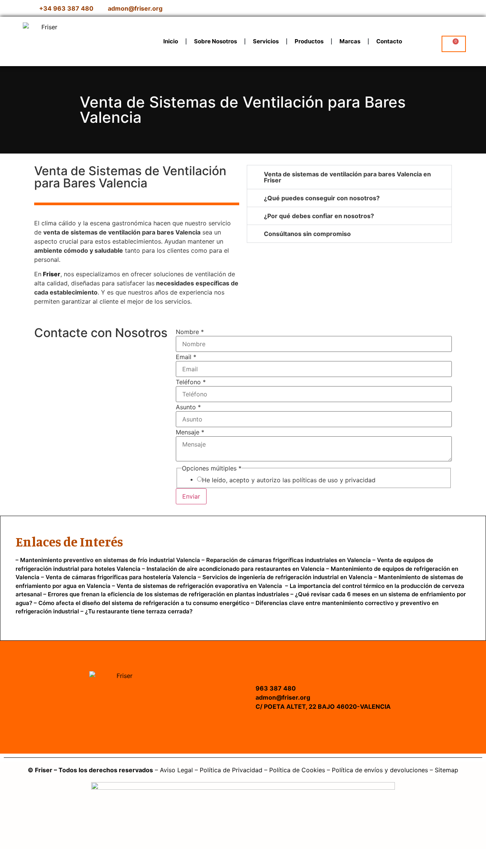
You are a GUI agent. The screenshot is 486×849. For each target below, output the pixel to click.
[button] (349, 177)
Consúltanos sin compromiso (307, 234)
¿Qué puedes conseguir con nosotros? (322, 198)
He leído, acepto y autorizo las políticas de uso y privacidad (289, 480)
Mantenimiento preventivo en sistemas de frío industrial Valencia (111, 560)
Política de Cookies (297, 770)
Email (186, 357)
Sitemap (446, 770)
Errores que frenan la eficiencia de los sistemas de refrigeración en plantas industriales (168, 594)
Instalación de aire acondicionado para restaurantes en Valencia (236, 568)
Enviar (191, 496)
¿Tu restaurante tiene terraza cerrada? (139, 611)
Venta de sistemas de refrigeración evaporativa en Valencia (200, 585)
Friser (50, 274)
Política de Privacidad (231, 770)
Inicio (170, 41)
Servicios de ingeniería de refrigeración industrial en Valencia (287, 577)
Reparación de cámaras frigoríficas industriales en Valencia (288, 560)
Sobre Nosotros (215, 41)
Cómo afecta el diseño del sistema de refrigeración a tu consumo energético (143, 603)
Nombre (190, 332)
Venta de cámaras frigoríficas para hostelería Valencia (121, 577)
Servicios (266, 41)
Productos (309, 41)
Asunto (188, 407)
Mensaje (190, 432)
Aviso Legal (176, 770)
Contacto (389, 41)
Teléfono (191, 382)
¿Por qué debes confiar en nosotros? (319, 216)
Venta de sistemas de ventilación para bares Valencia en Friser (347, 177)
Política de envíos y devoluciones (380, 770)
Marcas (349, 41)
